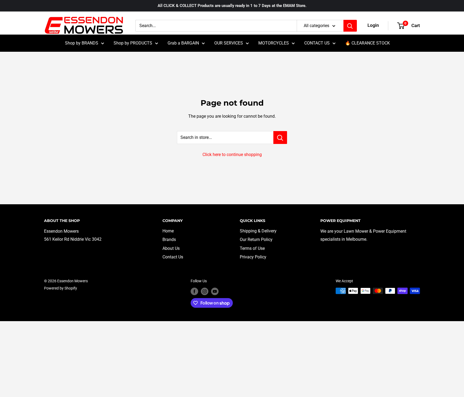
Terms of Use (252, 248)
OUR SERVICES (228, 43)
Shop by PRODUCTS (133, 43)
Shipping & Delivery (258, 230)
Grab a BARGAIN (183, 43)
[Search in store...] (280, 137)
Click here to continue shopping (232, 154)
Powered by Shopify (60, 288)
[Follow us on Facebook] (194, 291)
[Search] (350, 26)
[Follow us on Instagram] (204, 291)
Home (168, 230)
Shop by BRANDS (81, 43)
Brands (169, 239)
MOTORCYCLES (273, 43)
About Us (171, 248)
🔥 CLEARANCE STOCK (367, 43)
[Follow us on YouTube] (215, 291)
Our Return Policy (256, 239)
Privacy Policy (253, 256)
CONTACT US (317, 43)
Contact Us (172, 256)
